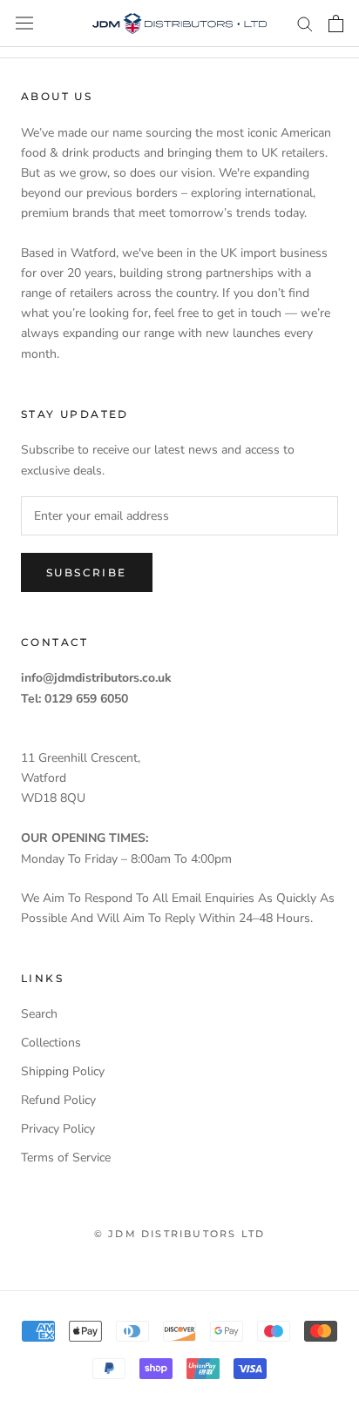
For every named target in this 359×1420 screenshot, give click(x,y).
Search (39, 1014)
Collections (51, 1042)
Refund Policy (58, 1100)
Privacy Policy (58, 1129)
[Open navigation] (24, 23)
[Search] (305, 23)
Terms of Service (66, 1157)
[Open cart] (336, 23)
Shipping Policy (63, 1071)
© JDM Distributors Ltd (179, 1234)
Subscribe (86, 572)
